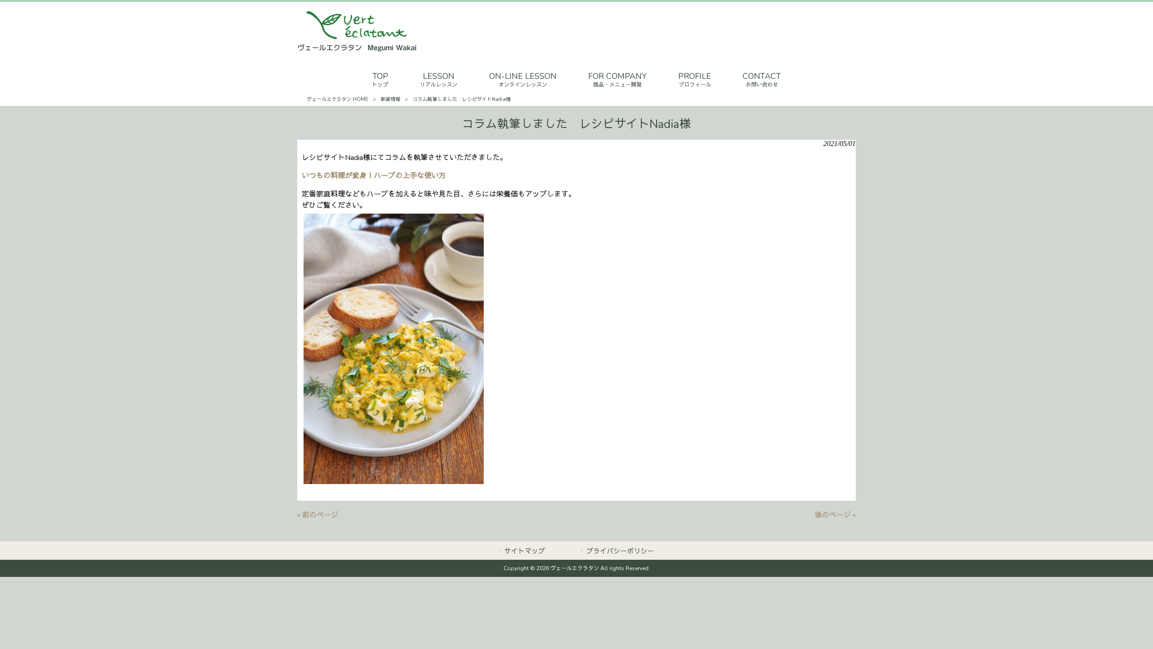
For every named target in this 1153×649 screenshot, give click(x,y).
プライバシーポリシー (620, 551)
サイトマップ (524, 551)
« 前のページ (317, 515)
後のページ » (835, 515)
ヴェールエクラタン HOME (337, 99)
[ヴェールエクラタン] (357, 50)
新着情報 (390, 99)
